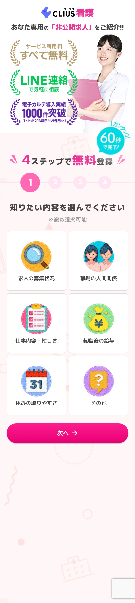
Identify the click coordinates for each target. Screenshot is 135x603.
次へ (63, 432)
